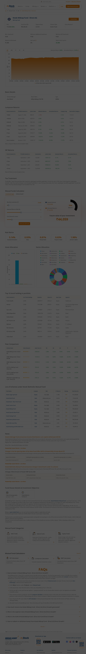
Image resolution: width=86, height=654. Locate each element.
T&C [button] (42, 341)
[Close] (59, 311)
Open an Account (51, 338)
